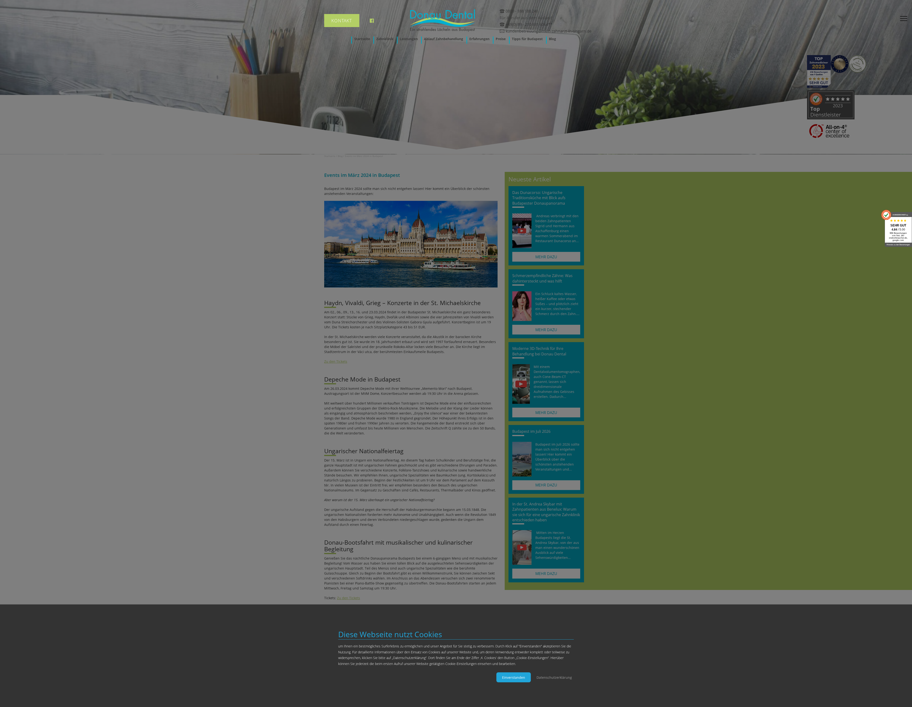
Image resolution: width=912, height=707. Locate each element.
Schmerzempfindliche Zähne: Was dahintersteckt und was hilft (542, 278)
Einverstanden (513, 677)
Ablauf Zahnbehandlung (443, 39)
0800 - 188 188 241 (522, 11)
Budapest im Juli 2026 (531, 431)
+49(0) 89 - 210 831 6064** (529, 24)
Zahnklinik (385, 39)
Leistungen (409, 39)
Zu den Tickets (335, 361)
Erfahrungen (479, 39)
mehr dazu (546, 256)
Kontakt (341, 21)
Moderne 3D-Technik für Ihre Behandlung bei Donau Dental (539, 351)
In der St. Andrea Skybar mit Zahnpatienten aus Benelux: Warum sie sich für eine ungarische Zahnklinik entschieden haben (546, 512)
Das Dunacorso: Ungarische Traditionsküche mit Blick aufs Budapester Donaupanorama (538, 198)
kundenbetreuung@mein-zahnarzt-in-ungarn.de (548, 31)
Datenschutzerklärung (554, 677)
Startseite (362, 39)
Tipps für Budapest (527, 39)
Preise (501, 39)
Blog (552, 39)
